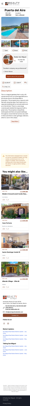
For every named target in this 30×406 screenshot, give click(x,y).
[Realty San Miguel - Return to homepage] (12, 4)
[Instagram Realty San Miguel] (8, 323)
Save (6, 50)
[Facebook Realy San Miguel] (4, 323)
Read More (15, 121)
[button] (2, 3)
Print (25, 50)
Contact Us (15, 315)
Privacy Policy (7, 403)
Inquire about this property (15, 76)
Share (16, 50)
